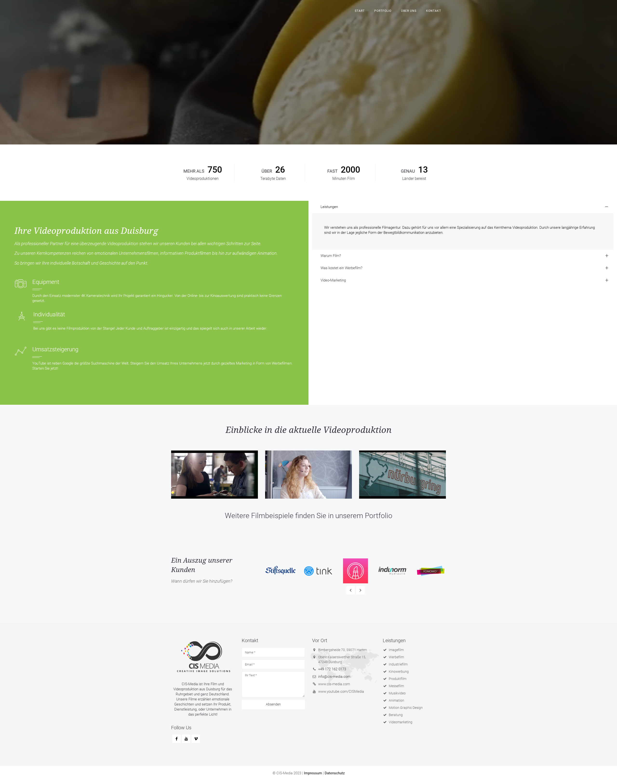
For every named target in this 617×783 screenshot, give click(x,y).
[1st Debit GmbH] (308, 474)
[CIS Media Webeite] (203, 657)
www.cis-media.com (334, 684)
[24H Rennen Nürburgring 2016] (402, 474)
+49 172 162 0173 (332, 669)
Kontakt (433, 11)
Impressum (313, 773)
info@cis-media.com (334, 676)
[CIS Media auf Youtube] (186, 739)
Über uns (408, 11)
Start (360, 11)
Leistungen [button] (329, 207)
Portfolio (382, 11)
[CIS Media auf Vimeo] (196, 739)
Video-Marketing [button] (333, 280)
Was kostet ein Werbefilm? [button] (341, 268)
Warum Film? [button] (331, 256)
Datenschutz (335, 773)
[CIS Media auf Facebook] (176, 739)
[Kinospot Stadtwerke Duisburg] (214, 474)
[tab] (462, 207)
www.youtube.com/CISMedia (341, 691)
